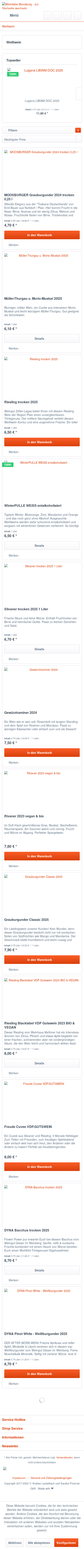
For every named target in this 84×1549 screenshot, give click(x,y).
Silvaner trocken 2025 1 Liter (26, 609)
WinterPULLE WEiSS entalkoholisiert (32, 505)
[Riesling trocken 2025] (42, 375)
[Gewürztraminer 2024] (42, 685)
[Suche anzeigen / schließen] (47, 15)
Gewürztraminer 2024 (20, 713)
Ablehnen (15, 1543)
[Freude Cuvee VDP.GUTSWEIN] (42, 1100)
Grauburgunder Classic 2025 (26, 920)
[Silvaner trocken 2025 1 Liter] (42, 582)
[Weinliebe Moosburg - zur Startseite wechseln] (22, 5)
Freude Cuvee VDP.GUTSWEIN (28, 1127)
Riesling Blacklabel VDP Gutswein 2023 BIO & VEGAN (39, 1025)
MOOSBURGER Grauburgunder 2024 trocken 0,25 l (39, 197)
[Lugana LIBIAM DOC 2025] (42, 82)
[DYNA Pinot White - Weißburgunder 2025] (42, 1307)
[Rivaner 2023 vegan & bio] (42, 789)
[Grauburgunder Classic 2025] (42, 893)
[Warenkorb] (77, 15)
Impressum (19, 1478)
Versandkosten (64, 1457)
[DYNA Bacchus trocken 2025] (42, 1203)
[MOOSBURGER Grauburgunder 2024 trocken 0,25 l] (42, 168)
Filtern (43, 130)
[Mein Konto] (67, 15)
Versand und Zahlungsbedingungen (51, 1478)
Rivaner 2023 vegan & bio (24, 816)
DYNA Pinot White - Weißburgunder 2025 (35, 1334)
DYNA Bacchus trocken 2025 (26, 1230)
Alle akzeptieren (39, 1543)
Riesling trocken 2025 (21, 402)
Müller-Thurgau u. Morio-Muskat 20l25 (33, 298)
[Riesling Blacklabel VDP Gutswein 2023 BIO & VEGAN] (42, 996)
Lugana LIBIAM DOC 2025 (42, 101)
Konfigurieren (66, 1543)
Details (39, 338)
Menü (14, 15)
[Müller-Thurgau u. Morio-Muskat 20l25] (42, 271)
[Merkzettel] (57, 15)
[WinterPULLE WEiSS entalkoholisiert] (42, 478)
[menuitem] (10, 15)
